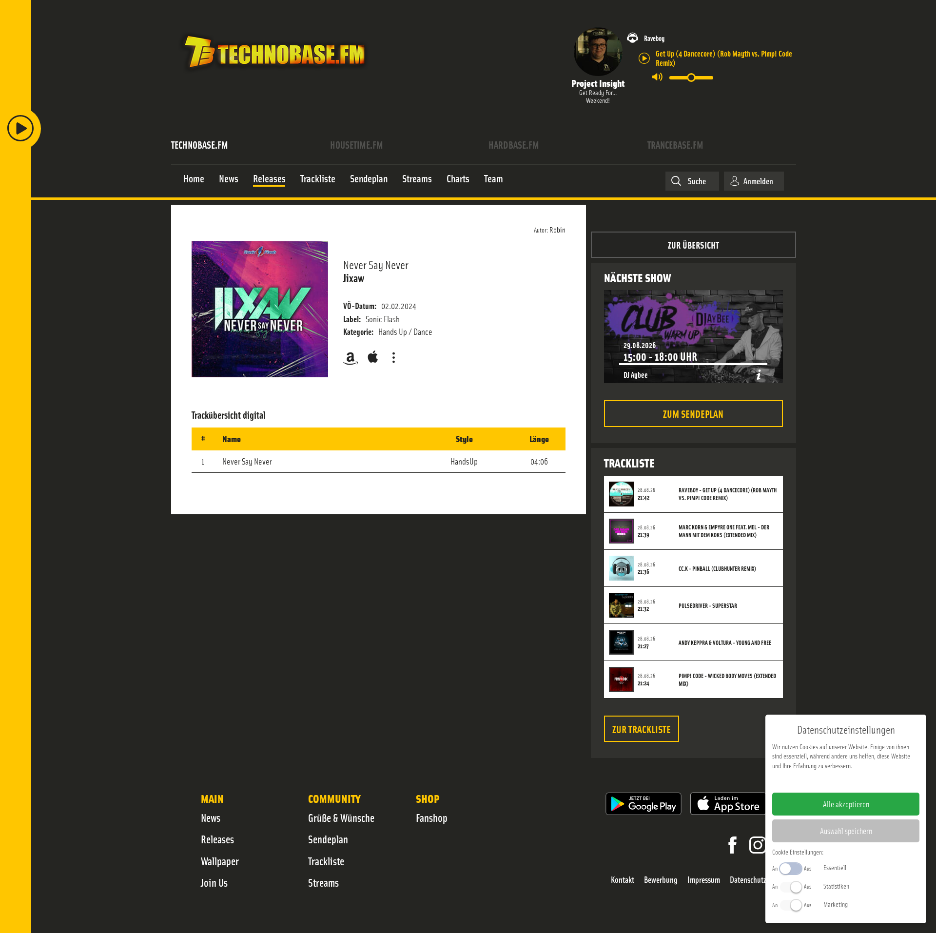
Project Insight (597, 83)
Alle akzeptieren (846, 804)
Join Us (214, 882)
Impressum (703, 880)
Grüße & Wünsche (341, 817)
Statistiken (836, 885)
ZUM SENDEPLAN (693, 413)
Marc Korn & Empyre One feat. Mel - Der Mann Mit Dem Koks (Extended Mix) (724, 531)
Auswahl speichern (846, 831)
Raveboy (654, 37)
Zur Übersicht (693, 244)
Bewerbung (661, 880)
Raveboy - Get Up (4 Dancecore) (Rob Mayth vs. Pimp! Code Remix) (728, 494)
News (210, 817)
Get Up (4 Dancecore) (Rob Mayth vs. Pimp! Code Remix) (724, 57)
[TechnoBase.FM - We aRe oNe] (273, 74)
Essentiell (834, 867)
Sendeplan (328, 839)
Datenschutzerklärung (863, 781)
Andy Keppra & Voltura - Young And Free (725, 642)
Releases (217, 839)
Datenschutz (748, 880)
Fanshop (432, 817)
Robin (557, 229)
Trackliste (326, 861)
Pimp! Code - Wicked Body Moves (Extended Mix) (727, 679)
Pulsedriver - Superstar (708, 605)
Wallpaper (220, 861)
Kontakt (622, 880)
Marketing (835, 903)
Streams (323, 882)
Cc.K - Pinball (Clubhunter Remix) (717, 568)
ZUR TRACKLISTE (641, 728)
